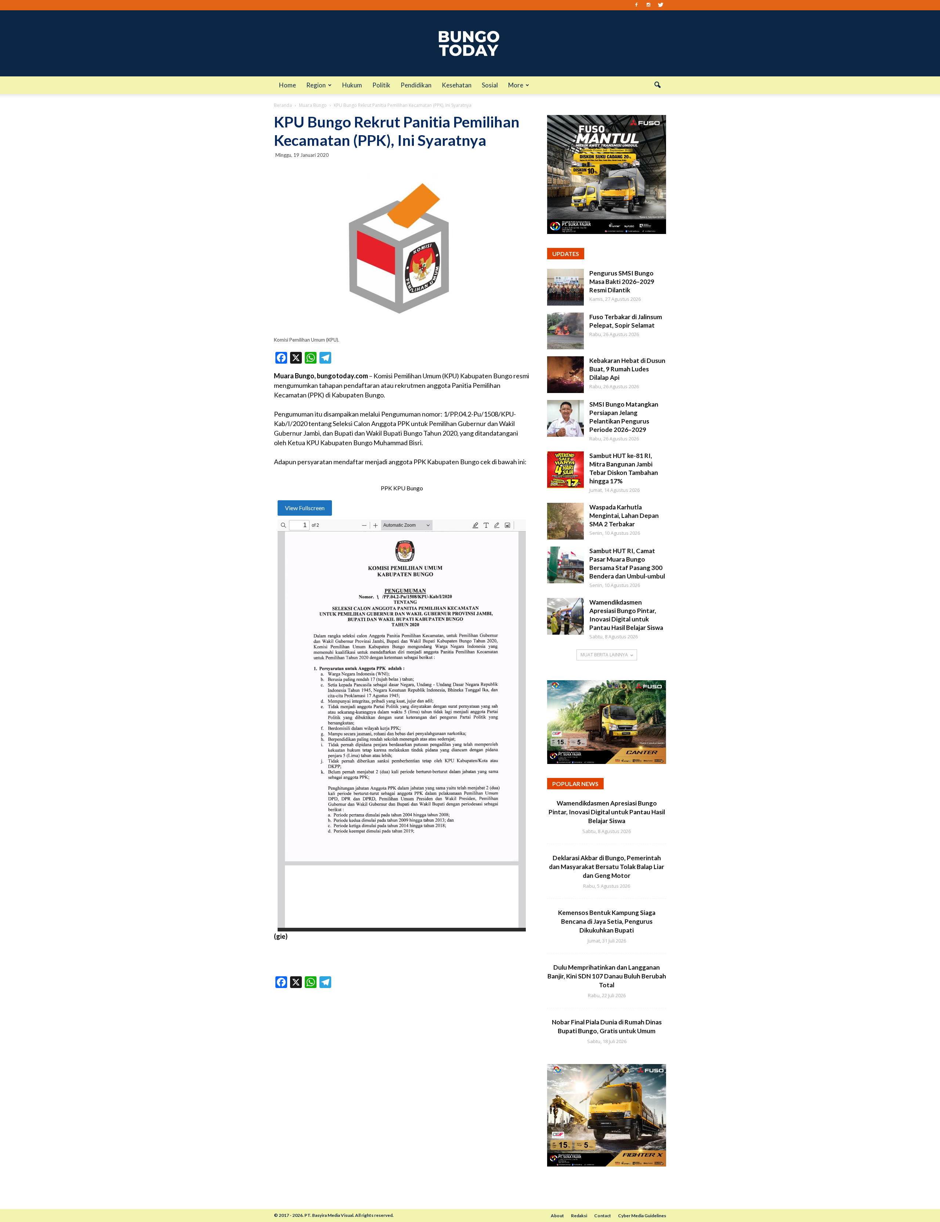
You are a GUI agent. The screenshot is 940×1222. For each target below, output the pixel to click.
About (557, 1215)
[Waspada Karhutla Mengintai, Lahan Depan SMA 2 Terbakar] (565, 521)
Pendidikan (416, 85)
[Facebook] (636, 5)
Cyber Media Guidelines (642, 1215)
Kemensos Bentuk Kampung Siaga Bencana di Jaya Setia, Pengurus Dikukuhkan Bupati (606, 921)
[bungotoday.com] (470, 43)
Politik (381, 85)
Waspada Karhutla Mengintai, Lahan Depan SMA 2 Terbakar (624, 515)
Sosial (490, 85)
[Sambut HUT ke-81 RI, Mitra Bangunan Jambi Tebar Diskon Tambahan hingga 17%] (565, 469)
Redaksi (579, 1215)
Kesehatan (456, 85)
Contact (602, 1215)
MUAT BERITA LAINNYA (604, 655)
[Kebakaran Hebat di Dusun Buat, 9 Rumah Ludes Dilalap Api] (565, 374)
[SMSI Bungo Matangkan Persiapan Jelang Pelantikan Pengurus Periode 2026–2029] (565, 418)
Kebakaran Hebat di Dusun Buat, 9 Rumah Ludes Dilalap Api (627, 369)
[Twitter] (660, 5)
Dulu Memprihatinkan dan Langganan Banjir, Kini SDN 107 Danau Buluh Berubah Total (606, 976)
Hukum (352, 85)
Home (287, 85)
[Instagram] (648, 5)
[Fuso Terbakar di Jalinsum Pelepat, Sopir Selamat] (565, 331)
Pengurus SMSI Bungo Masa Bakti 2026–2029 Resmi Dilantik (621, 281)
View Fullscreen (305, 507)
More (515, 85)
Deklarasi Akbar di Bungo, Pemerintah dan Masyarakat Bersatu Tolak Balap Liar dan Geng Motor (606, 866)
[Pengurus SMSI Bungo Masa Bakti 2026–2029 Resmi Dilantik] (565, 287)
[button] (657, 85)
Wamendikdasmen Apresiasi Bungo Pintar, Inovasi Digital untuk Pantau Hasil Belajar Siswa (607, 812)
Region (316, 85)
